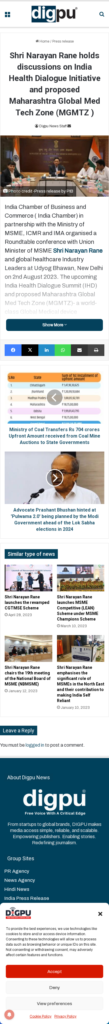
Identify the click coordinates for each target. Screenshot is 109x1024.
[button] (100, 914)
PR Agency (16, 871)
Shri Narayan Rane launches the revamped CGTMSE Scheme (27, 602)
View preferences (54, 1003)
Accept (54, 971)
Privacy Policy (65, 1016)
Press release (63, 41)
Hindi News (16, 889)
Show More (53, 325)
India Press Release (26, 898)
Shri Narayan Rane (78, 250)
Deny (54, 987)
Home (44, 41)
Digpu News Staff (53, 126)
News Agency (19, 880)
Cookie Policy (40, 1016)
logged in (35, 745)
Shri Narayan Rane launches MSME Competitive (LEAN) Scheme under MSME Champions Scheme (77, 608)
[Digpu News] (54, 14)
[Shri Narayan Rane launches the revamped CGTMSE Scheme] (28, 578)
